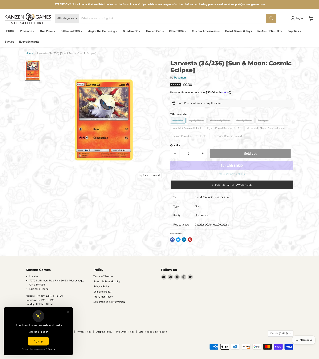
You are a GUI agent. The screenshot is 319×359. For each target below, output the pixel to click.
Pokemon (180, 77)
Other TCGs (177, 31)
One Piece (47, 31)
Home (29, 53)
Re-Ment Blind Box (269, 31)
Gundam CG (131, 31)
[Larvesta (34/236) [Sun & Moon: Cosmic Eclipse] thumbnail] (32, 70)
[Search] (271, 18)
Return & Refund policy (106, 281)
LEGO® (9, 31)
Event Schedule (29, 42)
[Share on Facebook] (172, 239)
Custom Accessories (205, 31)
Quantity (175, 145)
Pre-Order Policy (103, 296)
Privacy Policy (101, 286)
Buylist (9, 42)
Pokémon (26, 31)
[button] (231, 185)
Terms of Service (103, 276)
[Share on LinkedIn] (184, 239)
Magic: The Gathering (102, 31)
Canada (279, 333)
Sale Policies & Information (109, 302)
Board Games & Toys (238, 31)
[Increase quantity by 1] (202, 153)
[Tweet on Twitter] (178, 239)
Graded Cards (155, 31)
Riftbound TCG (70, 31)
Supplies (293, 31)
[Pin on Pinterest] (190, 239)
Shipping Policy (102, 291)
